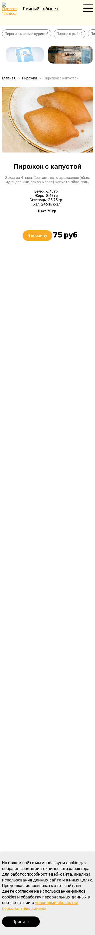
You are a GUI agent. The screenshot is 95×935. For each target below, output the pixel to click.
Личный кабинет (40, 9)
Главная (8, 78)
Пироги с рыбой (69, 34)
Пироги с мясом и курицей (26, 34)
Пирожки (29, 78)
